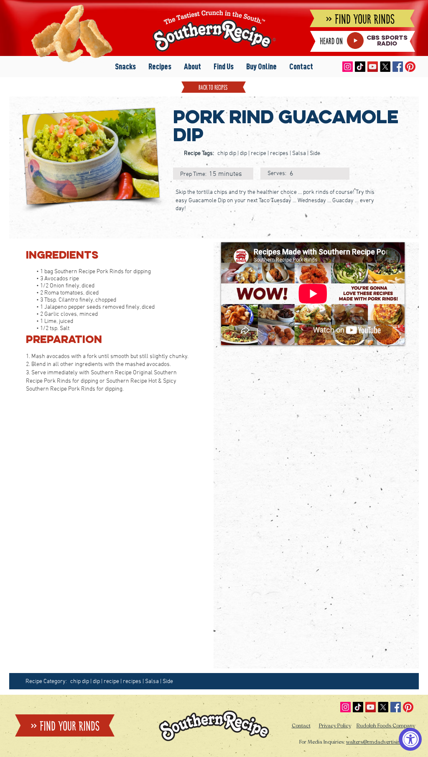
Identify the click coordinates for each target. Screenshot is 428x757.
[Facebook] (397, 66)
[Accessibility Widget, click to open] (410, 739)
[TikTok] (360, 66)
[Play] (355, 40)
